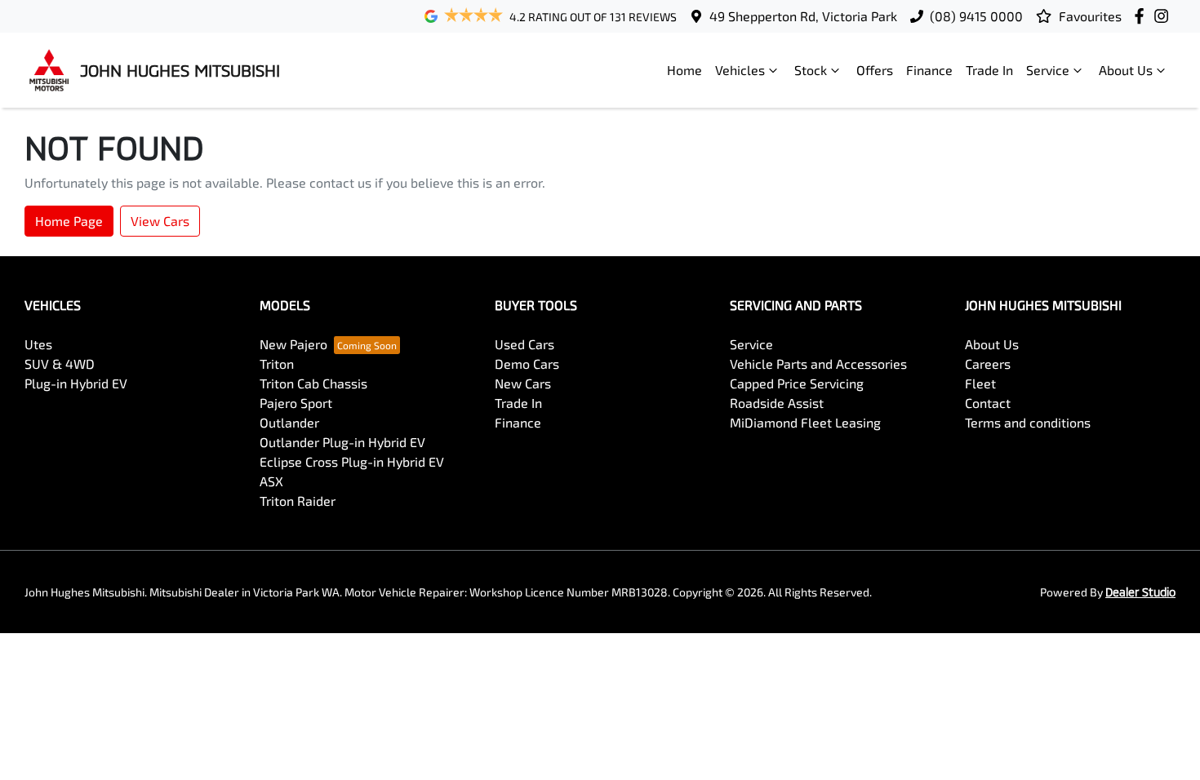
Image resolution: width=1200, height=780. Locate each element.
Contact (988, 402)
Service (1047, 70)
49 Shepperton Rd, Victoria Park (803, 16)
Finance (929, 70)
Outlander (289, 422)
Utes (38, 344)
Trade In (989, 70)
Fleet (980, 383)
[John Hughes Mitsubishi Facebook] (1142, 16)
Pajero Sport (296, 402)
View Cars (160, 220)
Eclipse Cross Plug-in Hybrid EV (352, 461)
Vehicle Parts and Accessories (818, 363)
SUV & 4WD (59, 363)
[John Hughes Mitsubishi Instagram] (1164, 16)
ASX (271, 481)
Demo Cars (527, 363)
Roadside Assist (777, 402)
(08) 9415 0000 (976, 16)
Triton (277, 363)
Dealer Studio (1140, 592)
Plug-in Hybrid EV (75, 383)
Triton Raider (298, 500)
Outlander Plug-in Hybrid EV (342, 442)
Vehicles (740, 70)
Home (684, 70)
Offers (874, 70)
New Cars (523, 383)
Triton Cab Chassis (313, 383)
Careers (988, 363)
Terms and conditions (1028, 422)
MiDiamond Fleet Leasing (805, 422)
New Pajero (293, 344)
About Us (1126, 70)
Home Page (69, 220)
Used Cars (524, 344)
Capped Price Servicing (797, 383)
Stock (810, 70)
